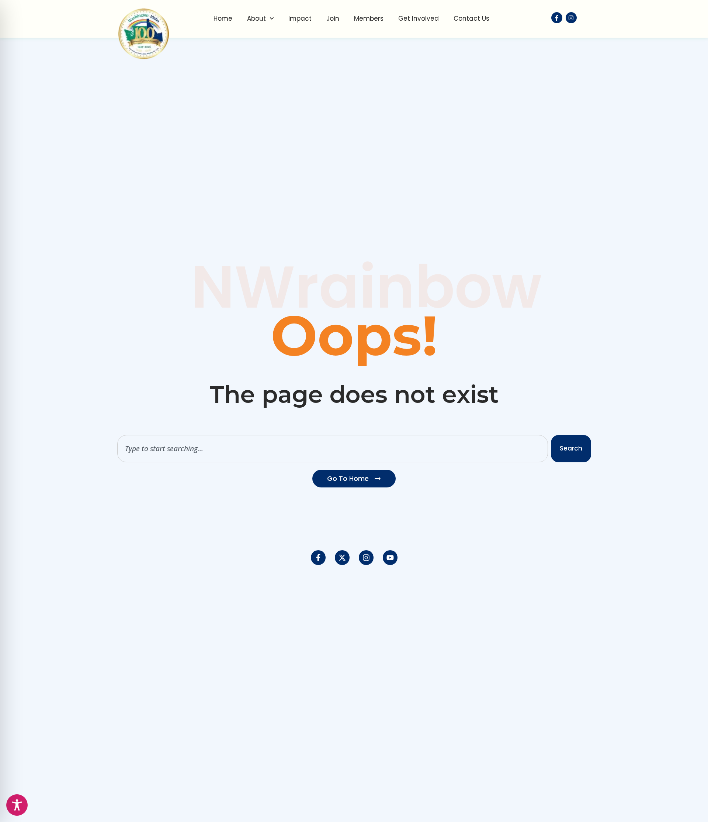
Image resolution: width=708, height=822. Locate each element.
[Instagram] (366, 557)
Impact (300, 18)
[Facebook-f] (318, 557)
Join (332, 18)
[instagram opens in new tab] (571, 17)
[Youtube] (390, 557)
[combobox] (332, 448)
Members (369, 18)
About (256, 18)
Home (223, 18)
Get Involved (418, 18)
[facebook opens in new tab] (556, 17)
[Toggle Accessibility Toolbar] (17, 805)
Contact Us (471, 18)
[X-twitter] (342, 557)
